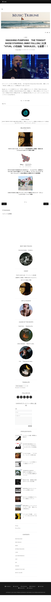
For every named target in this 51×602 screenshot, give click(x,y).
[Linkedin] (27, 397)
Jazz (16, 559)
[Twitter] (21, 397)
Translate (23, 387)
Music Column (18, 572)
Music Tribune (18, 49)
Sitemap (16, 525)
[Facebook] (18, 397)
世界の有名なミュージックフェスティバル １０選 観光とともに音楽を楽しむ (30, 507)
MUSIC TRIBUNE (17, 592)
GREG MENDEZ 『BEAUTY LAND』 (26, 343)
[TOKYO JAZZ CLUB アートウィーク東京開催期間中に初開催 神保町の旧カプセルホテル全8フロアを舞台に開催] (25, 139)
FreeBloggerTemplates (40, 592)
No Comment (32, 49)
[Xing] (30, 397)
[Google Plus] (24, 397)
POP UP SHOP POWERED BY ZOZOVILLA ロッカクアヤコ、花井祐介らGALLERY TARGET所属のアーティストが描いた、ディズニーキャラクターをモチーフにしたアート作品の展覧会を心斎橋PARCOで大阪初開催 (25, 171)
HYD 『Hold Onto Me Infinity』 (26, 361)
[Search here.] (2, 9)
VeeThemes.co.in (30, 592)
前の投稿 (46, 203)
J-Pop (16, 552)
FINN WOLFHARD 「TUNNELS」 (26, 250)
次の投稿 (4, 203)
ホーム (25, 202)
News (26, 37)
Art (16, 562)
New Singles (18, 542)
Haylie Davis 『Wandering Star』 (26, 326)
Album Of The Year (20, 569)
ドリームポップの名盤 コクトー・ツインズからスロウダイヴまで (30, 516)
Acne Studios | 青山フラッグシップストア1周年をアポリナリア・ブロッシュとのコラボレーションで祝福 (25, 193)
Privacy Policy (17, 528)
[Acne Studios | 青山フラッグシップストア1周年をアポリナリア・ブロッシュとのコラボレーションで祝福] (25, 183)
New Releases (18, 538)
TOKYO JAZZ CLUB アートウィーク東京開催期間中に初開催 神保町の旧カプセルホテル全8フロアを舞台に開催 (25, 149)
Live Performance (19, 555)
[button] (5, 1)
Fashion (17, 565)
